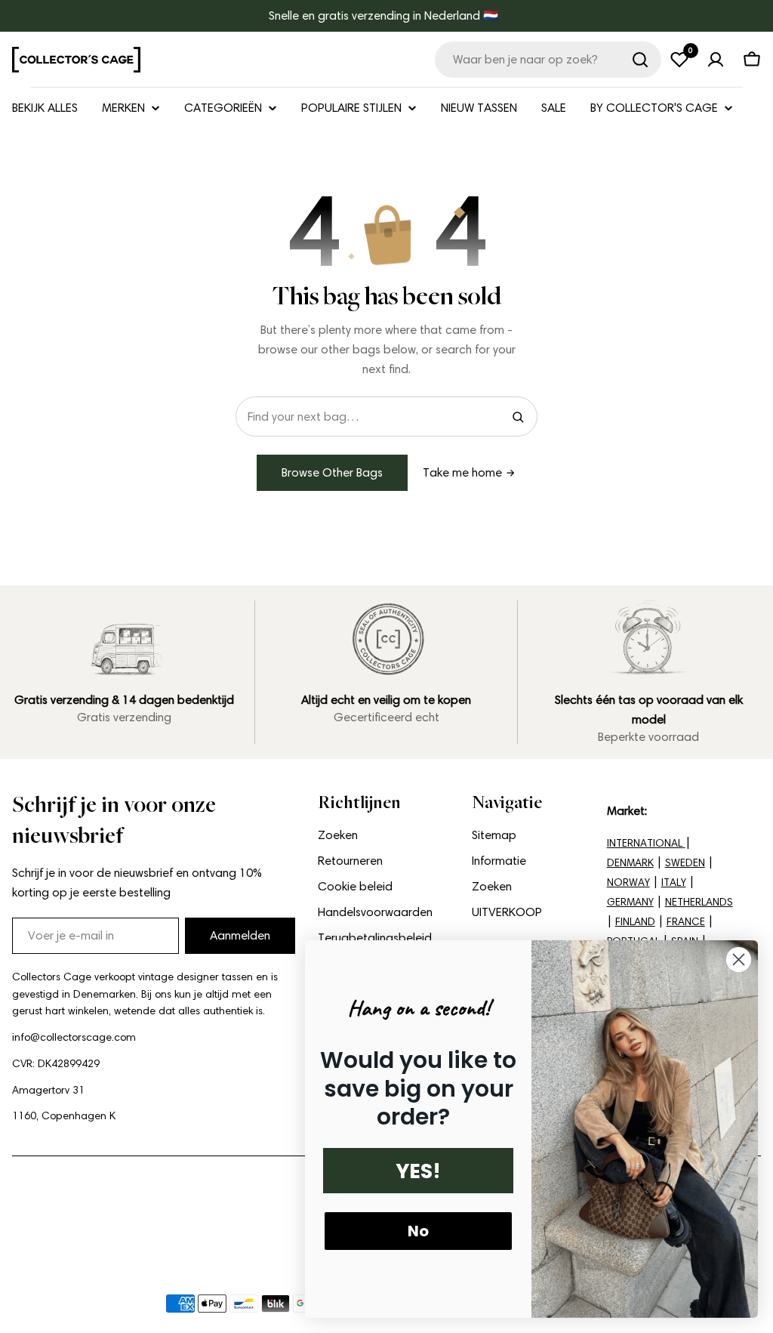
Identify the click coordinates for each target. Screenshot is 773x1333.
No (418, 1231)
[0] (679, 60)
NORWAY (628, 882)
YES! (418, 1171)
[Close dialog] (738, 959)
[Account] (716, 60)
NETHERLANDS (699, 902)
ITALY (673, 882)
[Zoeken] (640, 60)
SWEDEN (685, 862)
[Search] (517, 417)
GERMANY (630, 902)
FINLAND (635, 921)
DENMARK (630, 862)
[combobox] (548, 60)
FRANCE (686, 921)
